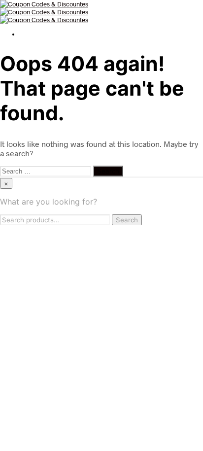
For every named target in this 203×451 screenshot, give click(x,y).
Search (127, 220)
